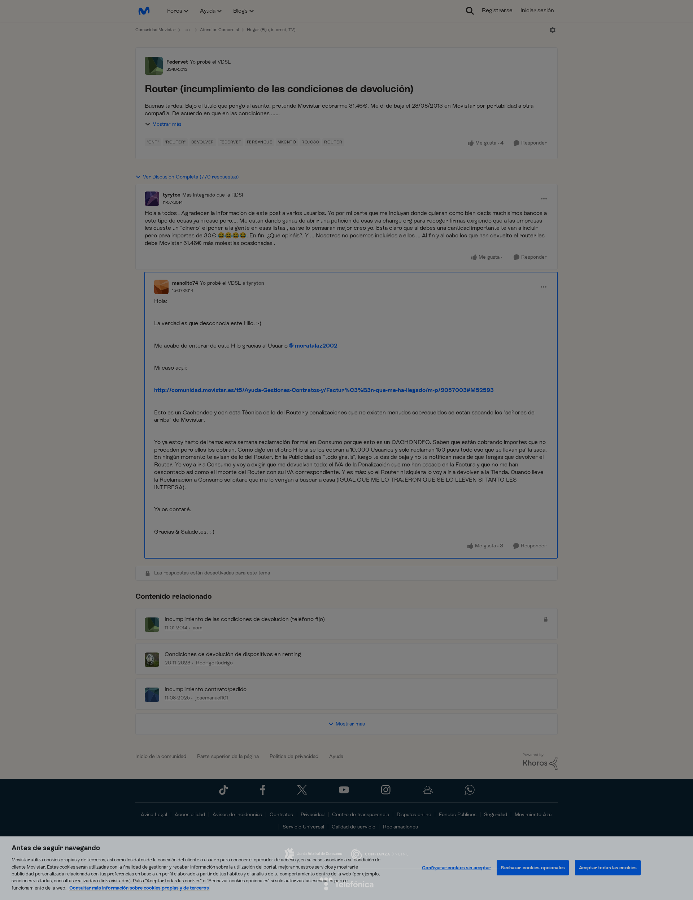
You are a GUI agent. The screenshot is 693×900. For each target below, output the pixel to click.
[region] (346, 868)
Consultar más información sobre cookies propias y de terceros (139, 888)
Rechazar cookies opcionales (533, 867)
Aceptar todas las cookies (608, 867)
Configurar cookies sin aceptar (456, 867)
